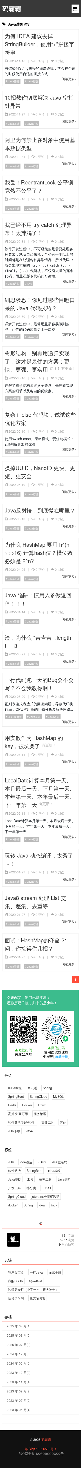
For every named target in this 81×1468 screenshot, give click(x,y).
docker (13, 1205)
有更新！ (68, 368)
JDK (11, 1162)
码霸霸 (11, 8)
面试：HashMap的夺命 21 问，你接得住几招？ (36, 944)
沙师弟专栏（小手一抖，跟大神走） (33, 1289)
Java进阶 (32, 81)
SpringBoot (16, 1096)
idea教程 (54, 1170)
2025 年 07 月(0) (19, 1344)
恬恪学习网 (16, 1298)
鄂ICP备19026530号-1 (40, 1448)
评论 (40, 61)
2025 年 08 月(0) (19, 1335)
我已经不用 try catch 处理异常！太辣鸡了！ (38, 229)
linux (54, 1205)
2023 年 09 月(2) (19, 1391)
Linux (42, 1105)
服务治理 (40, 1113)
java (29, 283)
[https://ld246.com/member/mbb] (40, 1223)
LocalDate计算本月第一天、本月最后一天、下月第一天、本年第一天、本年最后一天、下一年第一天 (40, 792)
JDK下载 (14, 1131)
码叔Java (35, 1281)
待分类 (31, 1188)
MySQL (58, 1096)
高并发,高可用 (18, 1113)
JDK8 (42, 1162)
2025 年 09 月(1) (19, 1326)
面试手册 (55, 1272)
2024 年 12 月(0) (19, 1354)
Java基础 (13, 81)
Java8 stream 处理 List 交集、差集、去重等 (35, 902)
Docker (27, 1105)
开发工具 (14, 1188)
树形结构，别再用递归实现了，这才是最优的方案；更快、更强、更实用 (37, 361)
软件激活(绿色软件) (22, 1122)
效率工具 (45, 1179)
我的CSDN (15, 1281)
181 (68, 1235)
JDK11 (46, 1188)
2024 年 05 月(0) (19, 1363)
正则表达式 (14, 717)
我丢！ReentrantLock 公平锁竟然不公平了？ (39, 186)
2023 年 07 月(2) (19, 1400)
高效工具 (47, 1122)
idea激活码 (59, 1162)
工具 (30, 1179)
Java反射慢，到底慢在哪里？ (40, 510)
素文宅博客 (37, 1298)
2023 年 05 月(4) (19, 1409)
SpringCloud (38, 1096)
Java (29, 1131)
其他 (63, 1122)
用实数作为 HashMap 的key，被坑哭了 (34, 742)
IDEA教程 (15, 1088)
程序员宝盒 (16, 1272)
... (8, 1419)
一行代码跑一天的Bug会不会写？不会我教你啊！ (39, 684)
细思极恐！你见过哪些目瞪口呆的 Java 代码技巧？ (40, 304)
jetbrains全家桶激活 (45, 1196)
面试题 (32, 1088)
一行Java (36, 1272)
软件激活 (14, 1170)
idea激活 (26, 1162)
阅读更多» (69, 78)
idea (42, 1205)
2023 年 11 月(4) (19, 1382)
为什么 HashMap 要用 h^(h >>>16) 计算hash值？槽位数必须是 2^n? (39, 552)
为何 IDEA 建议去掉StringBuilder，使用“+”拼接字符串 (39, 44)
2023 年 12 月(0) (19, 1372)
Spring (47, 1088)
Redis (12, 1105)
